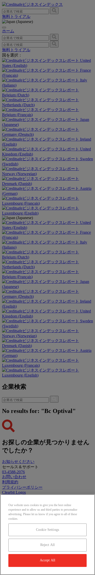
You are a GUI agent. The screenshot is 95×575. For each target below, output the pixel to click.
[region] (47, 534)
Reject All (47, 545)
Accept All (47, 560)
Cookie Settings (47, 530)
